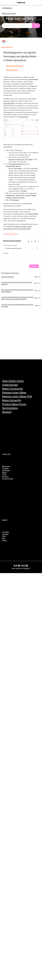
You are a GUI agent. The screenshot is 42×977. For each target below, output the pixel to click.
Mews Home (6, 466)
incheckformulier (9, 103)
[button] (28, 241)
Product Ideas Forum (14, 404)
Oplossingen (6, 470)
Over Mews (5, 532)
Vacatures (5, 534)
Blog (3, 538)
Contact (4, 540)
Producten (5, 468)
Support (7, 412)
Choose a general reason (10, 245)
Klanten (4, 472)
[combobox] (17, 25)
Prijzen (4, 474)
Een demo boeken (7, 479)
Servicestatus (10, 408)
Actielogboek (24, 117)
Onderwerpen (10, 385)
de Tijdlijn (29, 159)
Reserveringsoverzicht (16, 159)
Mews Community (9, 13)
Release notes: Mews (14, 392)
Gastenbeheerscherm (17, 164)
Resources (5, 477)
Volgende (34, 266)
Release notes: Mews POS (17, 396)
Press (4, 536)
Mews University (11, 400)
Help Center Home (13, 381)
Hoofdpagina (7, 8)
